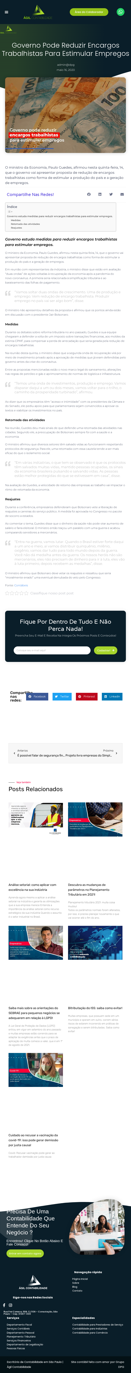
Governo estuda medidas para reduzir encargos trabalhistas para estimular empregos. (60, 216)
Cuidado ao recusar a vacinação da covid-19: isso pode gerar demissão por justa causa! (33, 1140)
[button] (6, 12)
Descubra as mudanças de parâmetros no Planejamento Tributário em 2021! (88, 890)
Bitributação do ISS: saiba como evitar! (95, 1008)
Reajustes (16, 227)
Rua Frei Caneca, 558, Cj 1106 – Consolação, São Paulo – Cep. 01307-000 (31, 1312)
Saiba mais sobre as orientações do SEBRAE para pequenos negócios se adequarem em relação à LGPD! (34, 1013)
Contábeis (21, 585)
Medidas (16, 220)
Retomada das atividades (25, 224)
